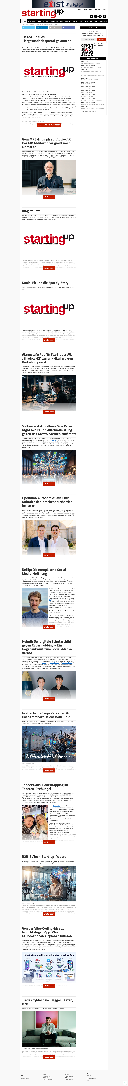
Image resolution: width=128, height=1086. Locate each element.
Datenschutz (89, 1077)
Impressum (89, 1075)
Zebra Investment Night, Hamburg (90, 63)
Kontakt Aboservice (69, 1076)
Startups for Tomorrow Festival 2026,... (92, 71)
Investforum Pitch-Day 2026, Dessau (91, 79)
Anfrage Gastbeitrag (69, 1077)
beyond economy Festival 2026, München (92, 108)
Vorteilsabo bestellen (25, 1077)
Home (23, 24)
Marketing (54, 21)
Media (44, 1074)
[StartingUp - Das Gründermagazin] (43, 13)
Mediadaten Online (47, 1076)
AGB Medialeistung (47, 1077)
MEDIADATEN (88, 10)
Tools (81, 21)
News (96, 21)
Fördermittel (42, 21)
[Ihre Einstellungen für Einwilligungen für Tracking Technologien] (125, 1083)
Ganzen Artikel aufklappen (49, 125)
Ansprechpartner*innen (47, 1079)
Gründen (31, 21)
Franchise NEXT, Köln (87, 96)
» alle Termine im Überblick (88, 111)
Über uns (89, 1073)
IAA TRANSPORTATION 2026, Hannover (92, 75)
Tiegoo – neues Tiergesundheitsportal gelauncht (46, 24)
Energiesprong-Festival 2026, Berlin (91, 67)
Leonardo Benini (54, 663)
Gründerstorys (32, 24)
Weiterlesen (49, 196)
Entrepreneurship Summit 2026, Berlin (91, 100)
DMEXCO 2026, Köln (87, 84)
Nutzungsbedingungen (91, 1078)
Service (97, 10)
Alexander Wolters (67, 663)
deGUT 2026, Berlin (86, 92)
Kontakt (103, 21)
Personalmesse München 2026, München (92, 104)
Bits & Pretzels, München (88, 88)
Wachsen (88, 21)
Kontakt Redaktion (69, 1079)
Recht (67, 21)
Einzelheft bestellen (25, 1078)
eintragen (101, 39)
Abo (79, 10)
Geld (61, 21)
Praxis (74, 21)
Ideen (24, 21)
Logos (88, 1080)
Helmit (44, 663)
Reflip (50, 600)
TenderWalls (56, 806)
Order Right (54, 440)
